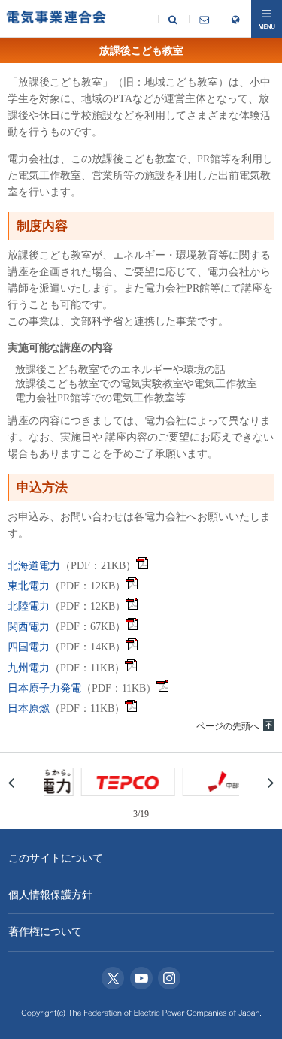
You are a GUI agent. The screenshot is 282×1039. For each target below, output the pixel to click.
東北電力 (29, 586)
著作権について (45, 932)
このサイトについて (55, 858)
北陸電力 (29, 606)
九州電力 (29, 668)
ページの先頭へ (227, 726)
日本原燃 (29, 708)
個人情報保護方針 (50, 895)
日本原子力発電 (44, 688)
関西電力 (29, 626)
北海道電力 (34, 565)
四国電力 (29, 647)
